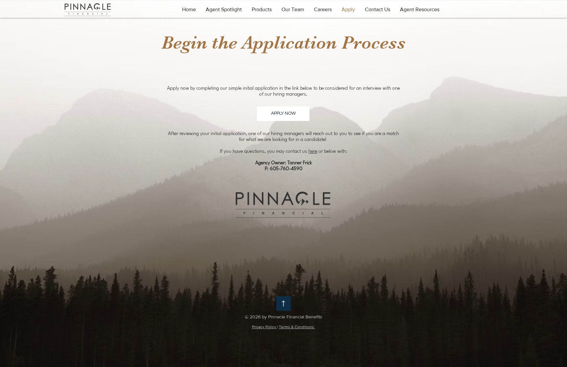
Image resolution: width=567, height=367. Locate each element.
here (312, 151)
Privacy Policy (264, 327)
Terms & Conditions (297, 327)
